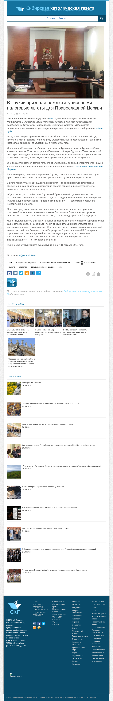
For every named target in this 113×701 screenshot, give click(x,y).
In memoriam (97, 662)
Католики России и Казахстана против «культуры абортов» (45, 528)
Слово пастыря (58, 602)
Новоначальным (98, 627)
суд (51, 118)
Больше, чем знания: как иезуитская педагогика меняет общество (18, 332)
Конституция (89, 263)
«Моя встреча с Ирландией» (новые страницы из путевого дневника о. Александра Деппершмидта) (61, 466)
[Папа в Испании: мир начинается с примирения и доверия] (48, 320)
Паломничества (98, 650)
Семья (74, 628)
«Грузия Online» (27, 255)
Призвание (96, 638)
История (75, 661)
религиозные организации (43, 267)
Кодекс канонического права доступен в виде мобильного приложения (49, 508)
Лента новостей (58, 614)
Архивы (55, 624)
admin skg (12, 113)
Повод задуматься (80, 636)
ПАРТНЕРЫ (38, 607)
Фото (54, 622)
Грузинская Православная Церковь (55, 263)
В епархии (56, 612)
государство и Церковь (26, 263)
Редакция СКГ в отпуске (31, 383)
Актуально (76, 601)
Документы (76, 608)
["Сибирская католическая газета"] (56, 8)
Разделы (56, 619)
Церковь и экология (76, 643)
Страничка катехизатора (97, 631)
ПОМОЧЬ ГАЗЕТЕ (40, 610)
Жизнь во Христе (99, 614)
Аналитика (76, 604)
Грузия (77, 263)
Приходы (95, 608)
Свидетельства (98, 604)
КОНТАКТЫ (38, 604)
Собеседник (77, 616)
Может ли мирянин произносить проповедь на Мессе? (43, 487)
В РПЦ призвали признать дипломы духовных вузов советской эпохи (75, 332)
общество (23, 267)
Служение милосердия (97, 642)
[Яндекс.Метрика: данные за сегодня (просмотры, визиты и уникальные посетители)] (16, 675)
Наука (74, 653)
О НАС (35, 602)
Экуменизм (96, 647)
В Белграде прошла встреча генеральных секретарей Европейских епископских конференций (59, 549)
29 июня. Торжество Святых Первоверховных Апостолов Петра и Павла (50, 404)
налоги (12, 267)
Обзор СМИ (57, 617)
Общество (76, 625)
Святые (95, 611)
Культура (76, 664)
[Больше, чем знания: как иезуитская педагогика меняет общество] (20, 320)
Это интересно (98, 653)
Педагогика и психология (77, 657)
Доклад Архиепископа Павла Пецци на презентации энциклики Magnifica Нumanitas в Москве (58, 445)
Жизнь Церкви (98, 601)
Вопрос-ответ (97, 656)
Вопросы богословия (77, 612)
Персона (75, 622)
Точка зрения (77, 639)
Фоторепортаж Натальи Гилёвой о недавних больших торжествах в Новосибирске (54, 570)
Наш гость (76, 619)
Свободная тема (98, 659)
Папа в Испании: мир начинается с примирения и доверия (48, 332)
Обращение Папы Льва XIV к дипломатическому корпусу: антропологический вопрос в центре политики (21, 362)
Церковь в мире (59, 609)
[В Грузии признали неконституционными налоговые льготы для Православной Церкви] (55, 62)
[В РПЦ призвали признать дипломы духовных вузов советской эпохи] (76, 320)
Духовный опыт (98, 635)
